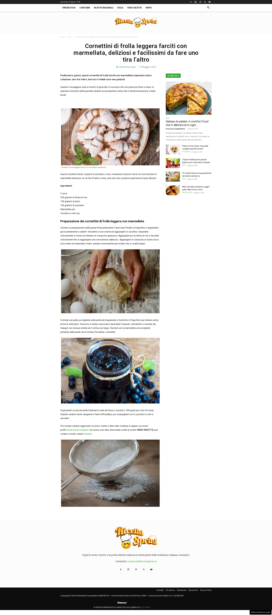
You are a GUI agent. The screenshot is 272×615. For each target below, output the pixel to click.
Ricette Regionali (103, 8)
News (149, 8)
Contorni (84, 8)
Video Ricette (134, 8)
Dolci (70, 37)
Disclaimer (193, 590)
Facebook (71, 430)
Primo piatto (186, 151)
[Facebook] (191, 2)
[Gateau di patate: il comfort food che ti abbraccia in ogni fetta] (189, 98)
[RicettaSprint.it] (136, 22)
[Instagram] (195, 2)
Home (62, 37)
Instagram (84, 430)
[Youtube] (209, 2)
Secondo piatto (187, 192)
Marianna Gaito (127, 66)
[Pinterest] (200, 2)
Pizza (120, 8)
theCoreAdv (145, 607)
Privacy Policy (206, 590)
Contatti (159, 590)
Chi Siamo (170, 590)
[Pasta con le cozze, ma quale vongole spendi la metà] (173, 149)
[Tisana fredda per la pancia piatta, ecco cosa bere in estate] (173, 163)
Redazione (181, 590)
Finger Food (69, 8)
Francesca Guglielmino (175, 129)
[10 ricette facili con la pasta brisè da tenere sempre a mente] (173, 177)
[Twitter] (205, 2)
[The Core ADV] (122, 604)
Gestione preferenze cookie (260, 612)
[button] (208, 7)
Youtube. (88, 434)
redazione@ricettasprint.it (142, 561)
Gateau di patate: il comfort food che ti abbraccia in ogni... (187, 123)
